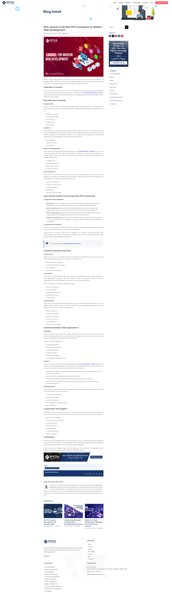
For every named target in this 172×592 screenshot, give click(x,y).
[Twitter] (113, 36)
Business (112, 77)
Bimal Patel (47, 33)
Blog (89, 556)
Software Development (116, 100)
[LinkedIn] (119, 36)
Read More (47, 556)
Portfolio (90, 554)
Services (90, 549)
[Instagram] (116, 36)
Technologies (91, 551)
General (112, 90)
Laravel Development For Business (71, 243)
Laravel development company (87, 364)
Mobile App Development (116, 97)
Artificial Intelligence (115, 74)
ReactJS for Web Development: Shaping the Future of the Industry (93, 523)
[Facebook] (110, 36)
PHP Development (49, 572)
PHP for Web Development (52, 468)
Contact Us (91, 559)
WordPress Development (51, 574)
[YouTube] (122, 36)
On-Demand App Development (52, 586)
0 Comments (57, 526)
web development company (86, 151)
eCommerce (113, 87)
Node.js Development (50, 579)
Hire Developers (114, 94)
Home (89, 544)
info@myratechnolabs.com (97, 574)
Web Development (49, 567)
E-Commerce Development (51, 576)
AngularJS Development (50, 584)
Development (65, 33)
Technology (113, 104)
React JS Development (50, 581)
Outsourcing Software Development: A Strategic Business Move (73, 522)
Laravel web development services (92, 93)
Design (111, 80)
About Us (90, 547)
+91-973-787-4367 (96, 571)
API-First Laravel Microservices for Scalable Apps (50, 522)
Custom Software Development (52, 589)
